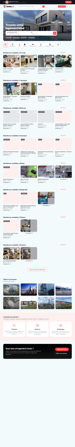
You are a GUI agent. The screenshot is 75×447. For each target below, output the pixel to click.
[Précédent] (67, 52)
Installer (68, 2)
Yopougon (17, 37)
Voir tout (63, 52)
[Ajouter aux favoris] (18, 57)
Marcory (24, 37)
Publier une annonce (61, 353)
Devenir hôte (62, 6)
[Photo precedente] (5, 61)
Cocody (9, 37)
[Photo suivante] (18, 61)
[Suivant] (70, 52)
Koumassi (32, 37)
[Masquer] (4, 2)
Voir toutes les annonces (38, 269)
